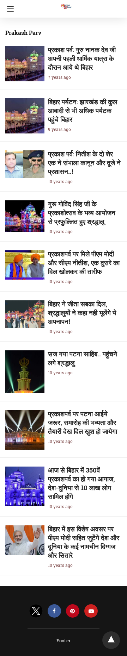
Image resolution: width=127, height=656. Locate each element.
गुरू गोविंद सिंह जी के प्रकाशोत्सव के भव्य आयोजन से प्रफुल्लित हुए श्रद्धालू (81, 212)
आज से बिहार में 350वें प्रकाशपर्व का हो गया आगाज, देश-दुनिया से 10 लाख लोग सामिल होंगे (81, 483)
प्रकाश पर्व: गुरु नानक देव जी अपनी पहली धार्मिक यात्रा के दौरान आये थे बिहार (82, 58)
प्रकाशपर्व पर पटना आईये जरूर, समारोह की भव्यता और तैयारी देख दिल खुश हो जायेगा (82, 422)
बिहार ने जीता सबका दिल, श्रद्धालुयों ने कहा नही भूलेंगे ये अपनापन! (82, 312)
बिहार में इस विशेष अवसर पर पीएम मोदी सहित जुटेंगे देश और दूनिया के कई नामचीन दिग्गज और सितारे (83, 542)
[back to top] (111, 640)
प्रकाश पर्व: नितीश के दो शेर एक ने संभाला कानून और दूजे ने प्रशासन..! (84, 162)
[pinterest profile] (72, 611)
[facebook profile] (54, 611)
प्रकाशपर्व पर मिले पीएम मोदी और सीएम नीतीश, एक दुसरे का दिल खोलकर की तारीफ (84, 262)
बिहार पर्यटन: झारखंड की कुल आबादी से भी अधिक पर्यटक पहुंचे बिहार (82, 110)
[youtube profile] (91, 611)
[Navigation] (8, 9)
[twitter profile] (36, 611)
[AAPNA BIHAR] (66, 3)
